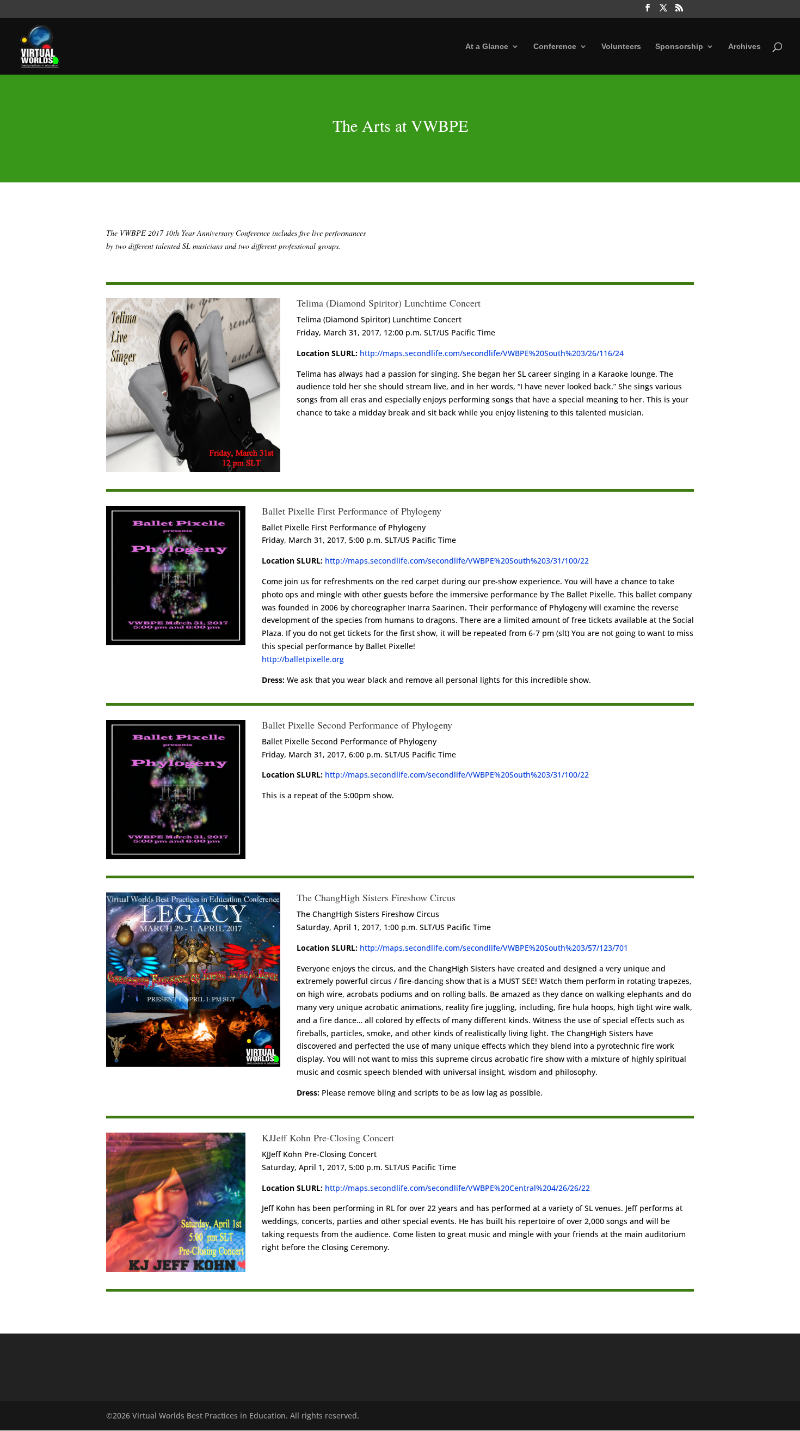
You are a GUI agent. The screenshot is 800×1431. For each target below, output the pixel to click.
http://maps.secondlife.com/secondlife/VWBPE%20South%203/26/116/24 (492, 353)
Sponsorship (679, 46)
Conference (554, 46)
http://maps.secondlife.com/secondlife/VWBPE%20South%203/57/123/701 (494, 948)
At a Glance (486, 46)
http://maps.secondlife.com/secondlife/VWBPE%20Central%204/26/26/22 (457, 1188)
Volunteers (621, 46)
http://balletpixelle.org (303, 659)
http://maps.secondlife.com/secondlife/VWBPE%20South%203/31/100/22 (457, 560)
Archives (744, 46)
